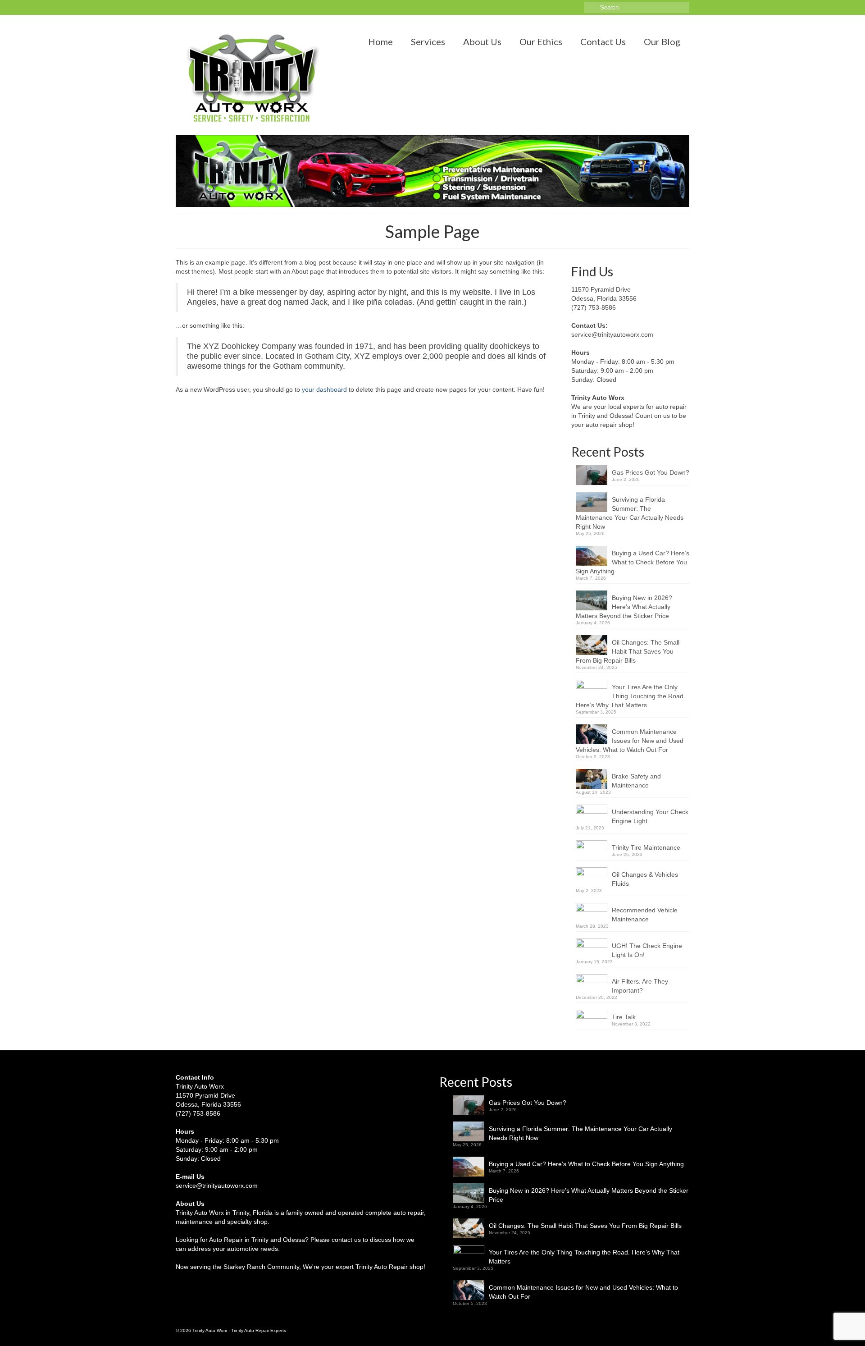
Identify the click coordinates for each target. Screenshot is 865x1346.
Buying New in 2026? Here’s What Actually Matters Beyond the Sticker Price (624, 606)
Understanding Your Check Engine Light (650, 816)
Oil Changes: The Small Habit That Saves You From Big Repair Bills (627, 651)
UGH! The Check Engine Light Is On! (647, 950)
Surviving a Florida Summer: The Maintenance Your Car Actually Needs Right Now (629, 513)
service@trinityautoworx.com (612, 334)
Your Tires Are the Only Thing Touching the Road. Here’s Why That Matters (630, 696)
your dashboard (324, 389)
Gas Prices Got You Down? (650, 472)
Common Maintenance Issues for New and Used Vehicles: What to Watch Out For (629, 740)
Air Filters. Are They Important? (640, 986)
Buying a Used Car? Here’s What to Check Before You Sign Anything (632, 562)
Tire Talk (624, 1017)
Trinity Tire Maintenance (646, 847)
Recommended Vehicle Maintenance (645, 914)
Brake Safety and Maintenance (636, 781)
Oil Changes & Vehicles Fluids (645, 879)
